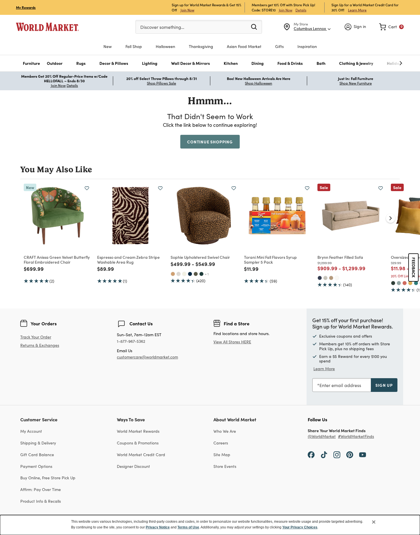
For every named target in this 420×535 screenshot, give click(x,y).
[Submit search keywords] (254, 26)
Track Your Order (35, 337)
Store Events (224, 466)
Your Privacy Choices (299, 527)
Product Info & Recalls (40, 501)
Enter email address (340, 385)
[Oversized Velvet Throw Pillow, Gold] (410, 283)
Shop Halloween (258, 83)
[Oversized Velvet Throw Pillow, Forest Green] (393, 283)
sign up (384, 385)
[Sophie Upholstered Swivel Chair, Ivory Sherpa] (184, 274)
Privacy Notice (158, 527)
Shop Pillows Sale (161, 83)
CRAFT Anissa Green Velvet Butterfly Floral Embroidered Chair (57, 259)
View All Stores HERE (232, 341)
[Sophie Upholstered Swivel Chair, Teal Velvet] (201, 274)
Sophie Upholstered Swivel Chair (200, 257)
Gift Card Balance (37, 454)
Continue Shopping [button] (210, 142)
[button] (31, 63)
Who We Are (224, 431)
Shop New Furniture (355, 83)
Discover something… (162, 27)
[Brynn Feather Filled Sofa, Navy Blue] (319, 278)
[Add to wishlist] (86, 188)
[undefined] (383, 63)
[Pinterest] (349, 454)
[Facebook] (311, 454)
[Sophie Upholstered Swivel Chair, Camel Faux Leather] (173, 274)
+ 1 (207, 274)
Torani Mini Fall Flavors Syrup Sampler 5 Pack (270, 259)
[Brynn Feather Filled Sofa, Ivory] (337, 278)
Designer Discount (133, 466)
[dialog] (210, 525)
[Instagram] (336, 454)
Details (300, 10)
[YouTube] (362, 454)
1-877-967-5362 (131, 341)
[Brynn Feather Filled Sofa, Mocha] (331, 278)
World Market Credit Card (141, 454)
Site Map (221, 454)
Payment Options (36, 466)
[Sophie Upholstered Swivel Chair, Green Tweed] (195, 274)
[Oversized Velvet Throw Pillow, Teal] (416, 283)
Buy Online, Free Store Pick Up (47, 477)
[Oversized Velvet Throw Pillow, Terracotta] (404, 283)
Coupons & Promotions (138, 443)
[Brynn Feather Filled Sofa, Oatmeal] (325, 278)
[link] (391, 26)
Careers (220, 443)
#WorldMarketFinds (356, 436)
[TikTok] (324, 454)
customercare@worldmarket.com (147, 357)
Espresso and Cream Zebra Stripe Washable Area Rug (128, 259)
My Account (31, 431)
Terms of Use (188, 527)
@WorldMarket (322, 436)
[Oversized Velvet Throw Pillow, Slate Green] (399, 283)
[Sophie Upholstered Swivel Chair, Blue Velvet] (190, 274)
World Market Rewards (138, 431)
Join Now (187, 9)
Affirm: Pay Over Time (40, 489)
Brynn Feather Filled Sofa (340, 257)
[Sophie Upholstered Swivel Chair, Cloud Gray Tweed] (178, 274)
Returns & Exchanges (39, 345)
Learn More (357, 9)
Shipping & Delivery (38, 443)
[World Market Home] (47, 27)
